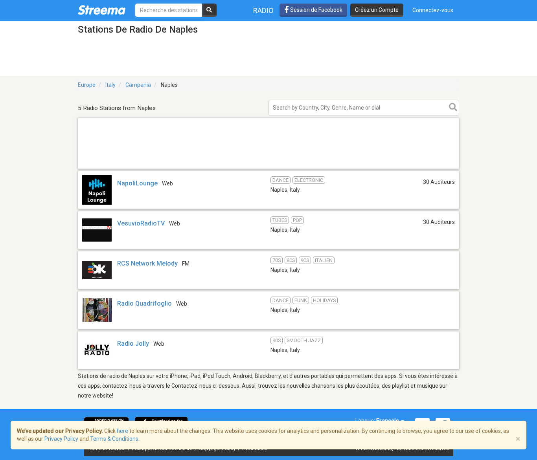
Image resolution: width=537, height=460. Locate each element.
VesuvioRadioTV (141, 223)
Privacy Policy (61, 439)
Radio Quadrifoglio (144, 303)
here (122, 431)
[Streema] (101, 10)
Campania (138, 85)
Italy (110, 85)
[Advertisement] (268, 168)
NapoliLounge (137, 183)
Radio (263, 10)
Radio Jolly (133, 343)
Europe (87, 85)
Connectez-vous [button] (432, 10)
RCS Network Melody (147, 263)
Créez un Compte (377, 10)
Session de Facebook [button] (315, 10)
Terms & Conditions (114, 439)
